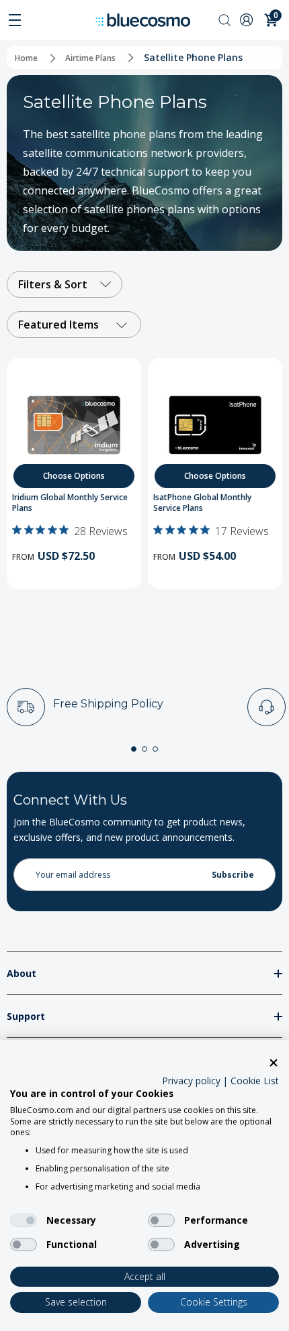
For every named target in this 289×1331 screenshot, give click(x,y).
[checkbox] (23, 1220)
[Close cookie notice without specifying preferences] (273, 1063)
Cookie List (255, 1080)
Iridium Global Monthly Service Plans (70, 503)
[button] (133, 749)
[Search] (224, 19)
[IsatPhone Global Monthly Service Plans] (215, 425)
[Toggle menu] (15, 20)
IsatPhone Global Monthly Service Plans (202, 503)
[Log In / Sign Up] (248, 20)
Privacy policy (191, 1080)
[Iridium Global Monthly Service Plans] (74, 425)
